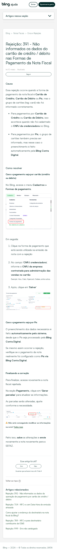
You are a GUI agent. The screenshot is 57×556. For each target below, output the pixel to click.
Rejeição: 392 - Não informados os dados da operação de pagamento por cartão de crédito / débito (27, 496)
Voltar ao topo (12, 481)
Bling (8, 33)
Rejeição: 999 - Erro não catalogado (22, 528)
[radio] (22, 466)
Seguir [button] (28, 74)
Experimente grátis (47, 4)
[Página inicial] (9, 4)
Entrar (33, 4)
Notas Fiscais (18, 33)
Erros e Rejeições (34, 33)
